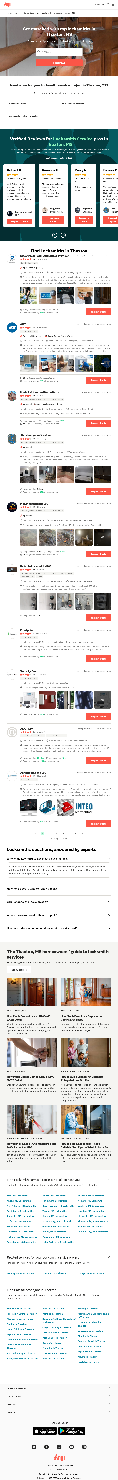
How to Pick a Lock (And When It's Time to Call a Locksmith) (31, 1145)
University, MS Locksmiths (21, 1231)
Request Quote (98, 311)
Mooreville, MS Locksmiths (92, 1216)
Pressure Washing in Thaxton (22, 1313)
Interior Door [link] (28, 13)
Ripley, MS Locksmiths (54, 1231)
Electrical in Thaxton (53, 1308)
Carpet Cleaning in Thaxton (56, 1327)
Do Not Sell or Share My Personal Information (59, 1474)
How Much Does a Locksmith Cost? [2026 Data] (28, 1017)
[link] (10, 214)
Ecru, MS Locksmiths (18, 1195)
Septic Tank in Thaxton (19, 1334)
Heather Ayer (68, 1138)
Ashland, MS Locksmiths (91, 1200)
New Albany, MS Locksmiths (21, 1205)
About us (11, 1412)
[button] (28, 295)
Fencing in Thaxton (88, 1308)
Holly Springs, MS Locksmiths (58, 1242)
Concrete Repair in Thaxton (92, 1341)
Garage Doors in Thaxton (91, 1273)
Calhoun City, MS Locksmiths (93, 1231)
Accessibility (58, 1469)
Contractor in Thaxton (89, 1346)
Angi (9, 1011)
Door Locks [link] (42, 13)
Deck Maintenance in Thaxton (22, 1339)
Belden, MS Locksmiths (54, 1195)
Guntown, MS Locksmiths (55, 1226)
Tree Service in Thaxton (19, 1308)
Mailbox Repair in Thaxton (20, 1318)
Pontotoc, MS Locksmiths (20, 1211)
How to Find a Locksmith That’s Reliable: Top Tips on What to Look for (84, 1145)
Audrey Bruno (68, 1071)
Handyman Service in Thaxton (22, 1358)
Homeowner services (16, 1388)
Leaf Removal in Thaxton (55, 1332)
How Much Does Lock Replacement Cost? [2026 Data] (82, 1017)
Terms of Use (51, 1465)
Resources (11, 1404)
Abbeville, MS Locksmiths (20, 1216)
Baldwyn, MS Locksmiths (91, 1205)
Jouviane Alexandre (17, 1138)
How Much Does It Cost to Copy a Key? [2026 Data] (30, 1078)
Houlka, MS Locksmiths (54, 1200)
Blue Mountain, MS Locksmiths (58, 1205)
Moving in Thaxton (87, 1356)
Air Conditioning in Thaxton (21, 1353)
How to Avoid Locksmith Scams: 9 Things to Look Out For (82, 1078)
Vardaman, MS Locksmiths (56, 1236)
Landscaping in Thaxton (90, 1330)
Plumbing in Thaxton (53, 1348)
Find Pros (59, 63)
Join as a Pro (98, 4)
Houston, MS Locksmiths (91, 1211)
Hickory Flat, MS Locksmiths (22, 1236)
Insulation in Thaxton (89, 1361)
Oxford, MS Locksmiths (19, 1221)
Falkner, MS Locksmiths (90, 1226)
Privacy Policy (66, 1465)
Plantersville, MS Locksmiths (93, 1221)
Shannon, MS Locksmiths (91, 1195)
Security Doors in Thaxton (20, 1273)
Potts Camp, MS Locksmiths (21, 1242)
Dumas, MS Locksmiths (54, 1216)
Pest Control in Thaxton (54, 1337)
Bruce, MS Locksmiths (18, 1226)
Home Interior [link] (13, 13)
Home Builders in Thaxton (20, 1329)
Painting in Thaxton (52, 1313)
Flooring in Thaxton (88, 1336)
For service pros (14, 1396)
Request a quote (19, 221)
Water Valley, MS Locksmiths (57, 1221)
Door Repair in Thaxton (54, 1273)
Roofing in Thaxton (17, 1324)
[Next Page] (82, 833)
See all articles (19, 969)
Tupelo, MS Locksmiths (54, 1211)
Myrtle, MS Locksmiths (19, 1200)
